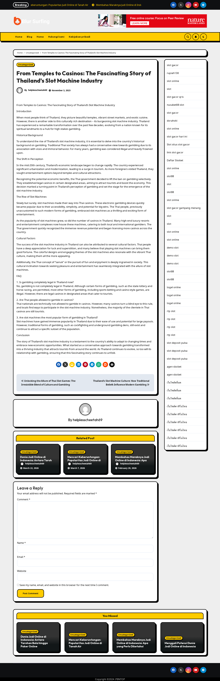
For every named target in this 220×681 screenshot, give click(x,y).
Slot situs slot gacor (178, 144)
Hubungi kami (56, 36)
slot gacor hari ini (177, 136)
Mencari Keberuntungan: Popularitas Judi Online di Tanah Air (84, 460)
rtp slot (171, 311)
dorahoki (172, 120)
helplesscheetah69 (37, 90)
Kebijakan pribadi (79, 36)
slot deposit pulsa (177, 342)
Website (21, 571)
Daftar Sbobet (175, 160)
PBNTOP (120, 679)
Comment (23, 499)
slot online (173, 81)
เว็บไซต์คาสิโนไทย (177, 406)
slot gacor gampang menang (184, 208)
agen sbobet (174, 366)
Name (21, 542)
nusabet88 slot (175, 104)
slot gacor (173, 65)
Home (18, 36)
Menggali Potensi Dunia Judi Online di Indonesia (180, 644)
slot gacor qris (175, 97)
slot (169, 89)
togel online (174, 287)
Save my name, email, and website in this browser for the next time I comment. (64, 585)
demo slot (173, 247)
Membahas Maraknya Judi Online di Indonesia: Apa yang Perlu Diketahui (132, 460)
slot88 (170, 176)
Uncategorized (25, 64)
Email (21, 557)
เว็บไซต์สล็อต (174, 382)
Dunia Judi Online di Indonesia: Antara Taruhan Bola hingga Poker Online (37, 460)
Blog (29, 36)
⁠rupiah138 (173, 73)
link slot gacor (175, 152)
